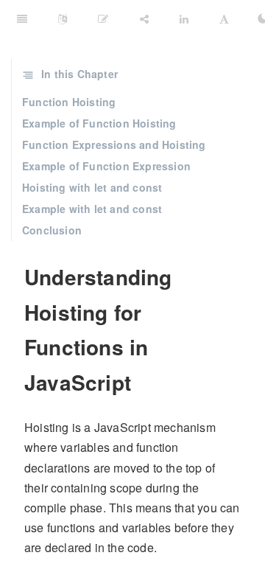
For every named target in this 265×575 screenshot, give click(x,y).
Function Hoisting (69, 101)
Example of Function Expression (106, 165)
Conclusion (52, 230)
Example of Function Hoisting (99, 123)
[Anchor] (15, 277)
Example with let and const (92, 208)
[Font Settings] (224, 18)
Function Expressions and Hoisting (114, 144)
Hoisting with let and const (92, 187)
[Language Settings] (62, 18)
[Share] (144, 18)
